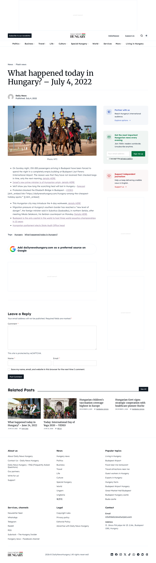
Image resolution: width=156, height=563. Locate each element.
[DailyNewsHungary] (78, 35)
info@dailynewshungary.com (118, 517)
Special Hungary (79, 43)
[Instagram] (120, 554)
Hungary (19, 234)
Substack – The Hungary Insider (22, 534)
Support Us (129, 36)
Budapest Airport (113, 460)
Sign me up (138, 154)
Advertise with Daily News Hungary (73, 526)
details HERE (49, 178)
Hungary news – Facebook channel (23, 539)
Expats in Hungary (113, 477)
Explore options (121, 120)
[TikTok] (129, 554)
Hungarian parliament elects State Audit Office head (39, 225)
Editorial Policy (63, 521)
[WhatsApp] (134, 554)
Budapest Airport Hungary (117, 486)
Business (29, 43)
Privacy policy (63, 517)
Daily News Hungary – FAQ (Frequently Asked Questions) (29, 466)
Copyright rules (64, 513)
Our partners (14, 471)
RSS (10, 530)
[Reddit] (142, 554)
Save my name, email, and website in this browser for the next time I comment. (48, 369)
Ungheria (61, 495)
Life (51, 43)
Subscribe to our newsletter (19, 36)
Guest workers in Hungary (117, 473)
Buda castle (110, 499)
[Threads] (147, 554)
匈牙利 (59, 499)
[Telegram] (138, 554)
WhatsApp (12, 517)
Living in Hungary (135, 43)
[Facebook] (116, 554)
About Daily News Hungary (20, 456)
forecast (81, 186)
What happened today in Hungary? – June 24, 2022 (22, 424)
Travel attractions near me (117, 469)
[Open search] (141, 35)
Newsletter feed (15, 513)
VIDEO (69, 190)
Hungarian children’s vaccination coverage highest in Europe (91, 402)
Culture (62, 43)
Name (11, 358)
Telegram (12, 521)
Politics (15, 43)
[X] (125, 554)
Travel (41, 43)
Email (56, 358)
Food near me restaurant (116, 465)
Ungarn (60, 490)
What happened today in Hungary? (41, 234)
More (118, 43)
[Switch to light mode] (146, 35)
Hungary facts (111, 482)
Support (11, 480)
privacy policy (126, 159)
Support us (119, 187)
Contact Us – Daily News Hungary (23, 460)
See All (143, 389)
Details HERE (80, 214)
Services (108, 43)
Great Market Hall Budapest (118, 490)
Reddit (11, 526)
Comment (13, 323)
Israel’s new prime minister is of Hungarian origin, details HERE (43, 182)
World (95, 43)
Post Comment (16, 377)
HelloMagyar (113, 36)
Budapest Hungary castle (117, 495)
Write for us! (13, 475)
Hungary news (63, 456)
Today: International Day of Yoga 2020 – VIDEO (59, 424)
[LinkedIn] (112, 554)
